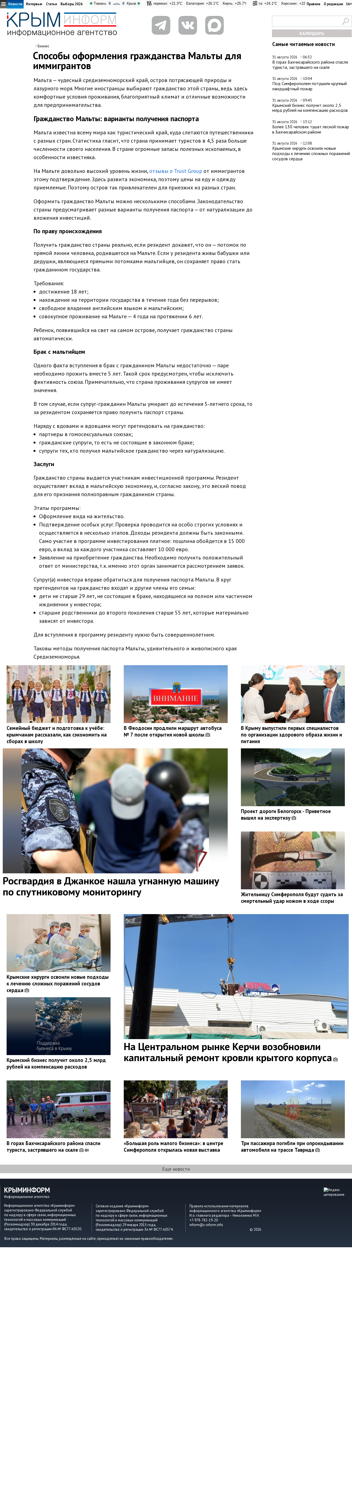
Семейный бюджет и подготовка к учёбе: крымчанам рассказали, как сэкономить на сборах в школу (57, 734)
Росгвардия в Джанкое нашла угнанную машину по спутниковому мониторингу (111, 886)
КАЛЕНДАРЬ (311, 33)
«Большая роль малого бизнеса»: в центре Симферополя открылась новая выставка (173, 1146)
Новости (15, 4)
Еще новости (176, 1169)
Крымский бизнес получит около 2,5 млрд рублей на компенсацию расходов (310, 107)
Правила (313, 4)
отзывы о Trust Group (175, 171)
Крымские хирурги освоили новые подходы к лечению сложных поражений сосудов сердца (311, 153)
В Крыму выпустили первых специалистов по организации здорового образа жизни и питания (291, 734)
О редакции (333, 4)
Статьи (51, 4)
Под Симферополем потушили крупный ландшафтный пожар (309, 86)
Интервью (34, 4)
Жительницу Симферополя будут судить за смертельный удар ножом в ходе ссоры (292, 897)
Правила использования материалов (219, 1206)
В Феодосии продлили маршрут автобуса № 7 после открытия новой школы (173, 731)
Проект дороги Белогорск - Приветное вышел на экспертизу (286, 814)
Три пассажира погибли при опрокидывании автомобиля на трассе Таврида (292, 1146)
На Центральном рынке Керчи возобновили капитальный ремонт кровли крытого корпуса (228, 1052)
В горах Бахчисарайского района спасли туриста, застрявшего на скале (310, 64)
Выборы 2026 (71, 4)
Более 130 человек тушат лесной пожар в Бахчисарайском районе (310, 129)
